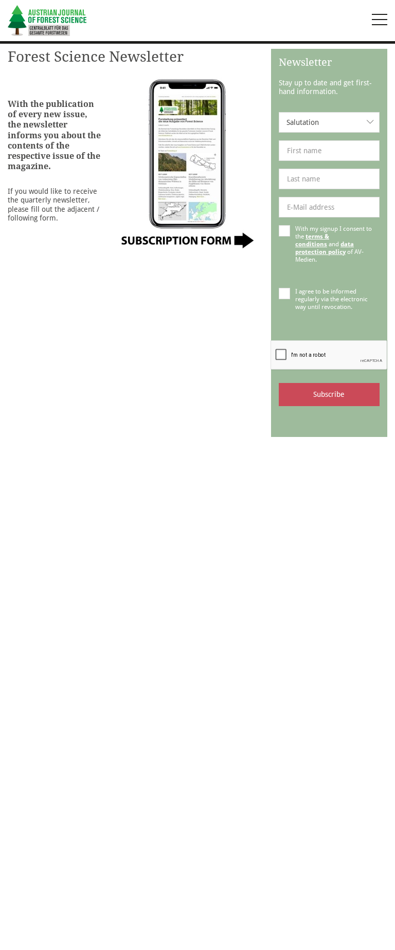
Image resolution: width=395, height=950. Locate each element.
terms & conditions (312, 240)
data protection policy (324, 248)
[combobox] (329, 122)
